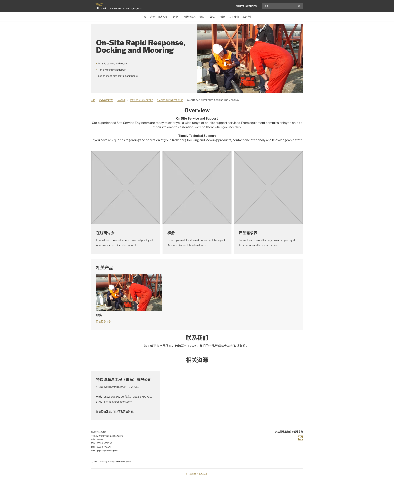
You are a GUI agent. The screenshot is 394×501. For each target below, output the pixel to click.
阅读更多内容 (103, 321)
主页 (93, 100)
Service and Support (141, 100)
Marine (121, 100)
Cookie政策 (191, 474)
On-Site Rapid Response (170, 100)
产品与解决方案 (106, 100)
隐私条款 (203, 474)
